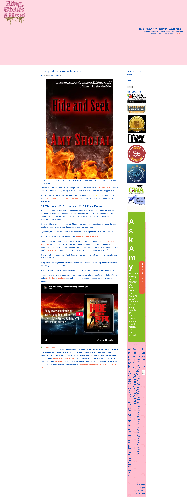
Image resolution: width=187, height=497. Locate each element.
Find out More (179, 33)
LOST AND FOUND (104, 188)
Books (62, 75)
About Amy (151, 29)
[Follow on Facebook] (135, 369)
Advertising (175, 29)
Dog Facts (62, 278)
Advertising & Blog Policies (129, 409)
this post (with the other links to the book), (63, 199)
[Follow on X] (135, 375)
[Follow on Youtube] (135, 382)
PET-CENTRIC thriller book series (129, 431)
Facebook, (59, 361)
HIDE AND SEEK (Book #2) (87, 236)
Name (129, 75)
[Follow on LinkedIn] (135, 388)
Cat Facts (50, 278)
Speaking (129, 473)
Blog (141, 29)
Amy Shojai (46, 75)
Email (129, 81)
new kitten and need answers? (65, 358)
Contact (163, 29)
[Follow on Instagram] (135, 394)
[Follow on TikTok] (135, 401)
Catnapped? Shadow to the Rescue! (62, 71)
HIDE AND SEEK (52, 250)
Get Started (142, 277)
